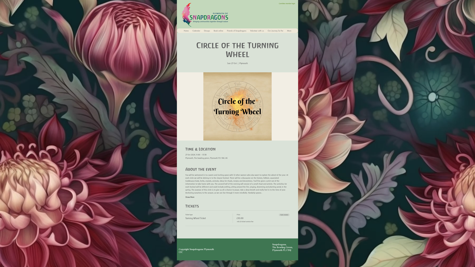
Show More (189, 197)
